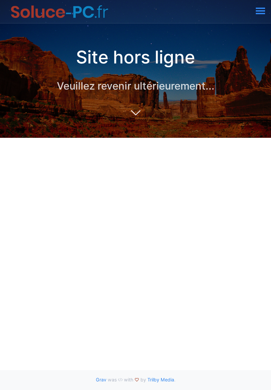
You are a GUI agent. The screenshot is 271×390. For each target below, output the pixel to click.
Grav (101, 379)
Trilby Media (160, 379)
